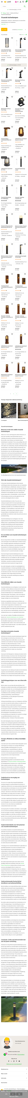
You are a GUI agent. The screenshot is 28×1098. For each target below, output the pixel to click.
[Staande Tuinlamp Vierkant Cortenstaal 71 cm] (21, 309)
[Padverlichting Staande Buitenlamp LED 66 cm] (7, 219)
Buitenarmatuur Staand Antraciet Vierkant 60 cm (6, 257)
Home (7, 13)
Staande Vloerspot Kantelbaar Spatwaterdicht (19, 110)
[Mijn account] (20, 2)
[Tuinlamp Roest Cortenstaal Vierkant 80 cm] (21, 279)
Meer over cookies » (14, 1096)
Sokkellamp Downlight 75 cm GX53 (20, 256)
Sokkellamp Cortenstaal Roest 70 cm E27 (21, 346)
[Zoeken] (25, 6)
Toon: (20, 34)
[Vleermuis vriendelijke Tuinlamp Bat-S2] (7, 73)
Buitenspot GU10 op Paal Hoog (6, 109)
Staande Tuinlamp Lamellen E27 (19, 198)
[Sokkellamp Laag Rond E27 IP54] (7, 161)
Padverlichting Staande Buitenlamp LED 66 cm (7, 226)
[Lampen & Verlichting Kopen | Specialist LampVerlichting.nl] (8, 2)
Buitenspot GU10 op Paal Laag (20, 80)
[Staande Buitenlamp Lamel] (21, 161)
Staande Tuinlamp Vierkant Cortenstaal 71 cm (20, 317)
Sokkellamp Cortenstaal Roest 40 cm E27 (7, 346)
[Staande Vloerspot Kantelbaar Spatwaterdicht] (21, 102)
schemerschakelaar (13, 761)
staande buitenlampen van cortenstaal (14, 617)
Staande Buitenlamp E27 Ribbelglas (6, 198)
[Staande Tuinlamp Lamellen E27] (21, 190)
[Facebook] (8, 1061)
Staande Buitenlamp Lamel (20, 169)
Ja (12, 1094)
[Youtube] (19, 1061)
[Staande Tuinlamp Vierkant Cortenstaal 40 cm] (7, 309)
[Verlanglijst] (23, 2)
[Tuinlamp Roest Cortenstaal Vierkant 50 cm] (7, 279)
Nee (19, 1094)
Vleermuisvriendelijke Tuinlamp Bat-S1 (20, 50)
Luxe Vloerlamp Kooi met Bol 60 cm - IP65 (6, 50)
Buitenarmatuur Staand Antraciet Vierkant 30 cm (21, 227)
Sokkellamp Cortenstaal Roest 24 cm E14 (21, 139)
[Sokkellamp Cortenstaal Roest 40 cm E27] (7, 339)
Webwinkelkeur (21, 1054)
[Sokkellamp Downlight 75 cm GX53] (21, 249)
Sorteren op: (15, 29)
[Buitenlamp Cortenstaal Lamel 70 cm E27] (21, 367)
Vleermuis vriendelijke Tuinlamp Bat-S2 (6, 80)
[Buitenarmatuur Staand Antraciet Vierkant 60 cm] (7, 249)
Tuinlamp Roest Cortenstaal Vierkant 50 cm (7, 287)
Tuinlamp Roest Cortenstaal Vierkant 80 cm (21, 287)
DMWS (22, 1088)
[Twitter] (11, 1061)
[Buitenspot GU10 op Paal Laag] (21, 73)
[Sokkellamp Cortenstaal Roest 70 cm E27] (21, 339)
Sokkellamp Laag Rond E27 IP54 (6, 169)
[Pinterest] (16, 1061)
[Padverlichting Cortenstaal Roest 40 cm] (7, 132)
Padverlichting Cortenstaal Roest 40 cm (6, 140)
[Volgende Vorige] (16, 393)
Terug (4, 13)
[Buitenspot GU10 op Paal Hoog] (7, 102)
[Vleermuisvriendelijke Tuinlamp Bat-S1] (21, 43)
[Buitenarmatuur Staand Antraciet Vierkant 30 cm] (21, 219)
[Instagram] (13, 1061)
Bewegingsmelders (21, 761)
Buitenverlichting (14, 13)
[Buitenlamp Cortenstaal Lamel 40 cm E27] (7, 367)
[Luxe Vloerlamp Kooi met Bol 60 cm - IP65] (7, 43)
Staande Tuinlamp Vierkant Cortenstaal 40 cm (7, 317)
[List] (26, 34)
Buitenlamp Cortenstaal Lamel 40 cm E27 (6, 375)
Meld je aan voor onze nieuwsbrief (14, 1064)
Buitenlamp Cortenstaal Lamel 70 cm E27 (21, 375)
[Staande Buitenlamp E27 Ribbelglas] (7, 190)
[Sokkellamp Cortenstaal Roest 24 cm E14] (21, 132)
